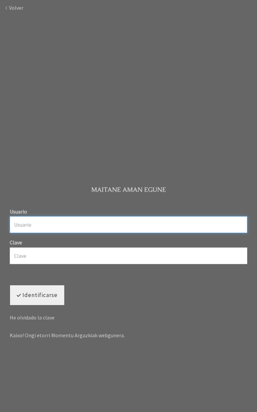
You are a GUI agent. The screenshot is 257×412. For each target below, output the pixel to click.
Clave (16, 242)
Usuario (18, 211)
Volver (15, 7)
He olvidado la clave (32, 317)
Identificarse (39, 295)
